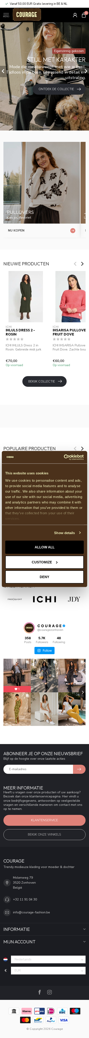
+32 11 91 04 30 (25, 899)
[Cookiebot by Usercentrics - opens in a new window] (64, 457)
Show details (64, 533)
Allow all (45, 547)
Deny (44, 577)
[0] (84, 15)
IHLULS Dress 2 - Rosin (20, 332)
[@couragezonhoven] (29, 627)
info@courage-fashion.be (31, 912)
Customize (42, 562)
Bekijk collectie (41, 381)
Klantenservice (44, 820)
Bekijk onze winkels (44, 834)
